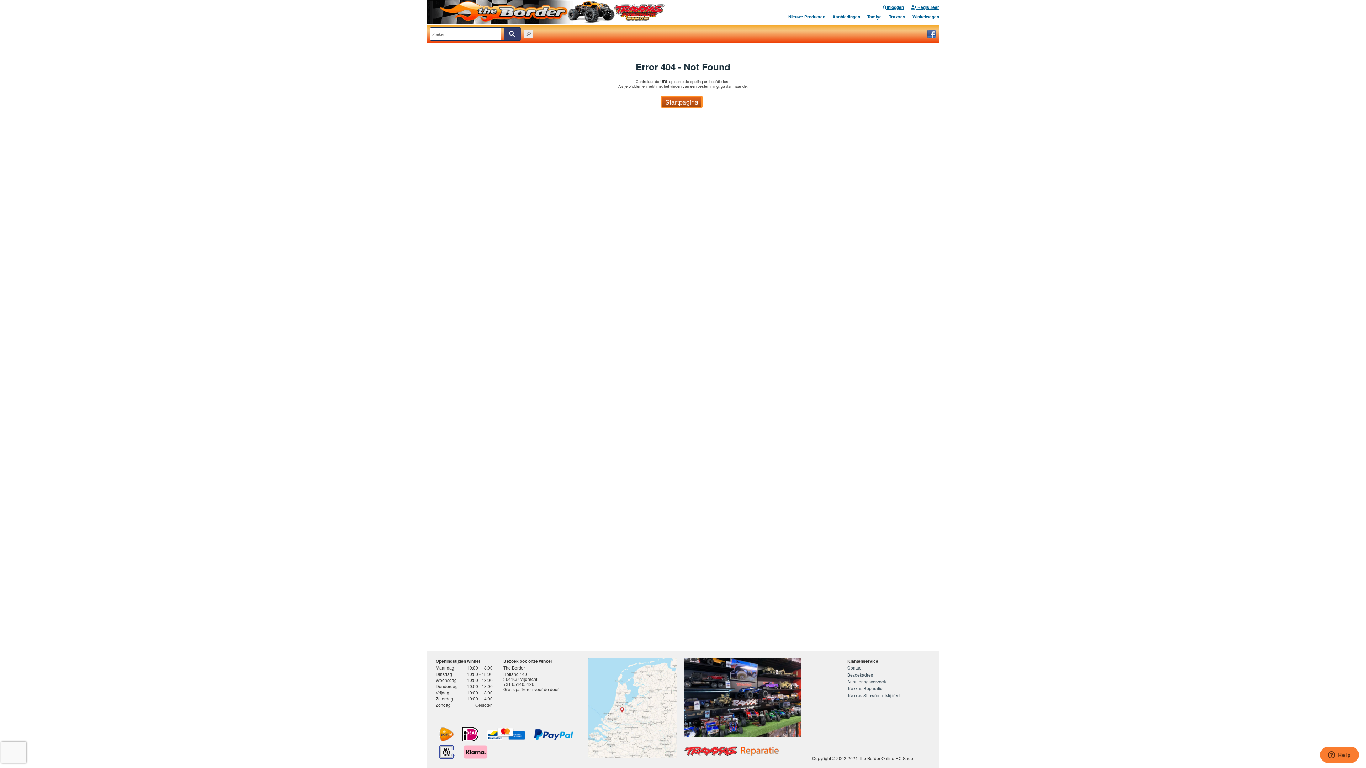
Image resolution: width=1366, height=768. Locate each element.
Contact (854, 668)
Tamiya (874, 17)
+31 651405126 (518, 684)
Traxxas (897, 17)
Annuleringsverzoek (866, 681)
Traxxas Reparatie (865, 688)
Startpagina (681, 101)
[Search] (512, 34)
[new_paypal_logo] (553, 734)
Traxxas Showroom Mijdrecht (875, 695)
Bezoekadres (860, 675)
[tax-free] (447, 752)
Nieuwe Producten (806, 17)
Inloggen (895, 7)
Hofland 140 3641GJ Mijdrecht (520, 676)
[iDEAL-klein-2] (470, 734)
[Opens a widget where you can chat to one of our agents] (1339, 755)
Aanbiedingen (846, 17)
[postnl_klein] (446, 734)
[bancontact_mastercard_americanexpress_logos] (506, 734)
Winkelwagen (925, 17)
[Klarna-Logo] (475, 752)
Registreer (927, 7)
